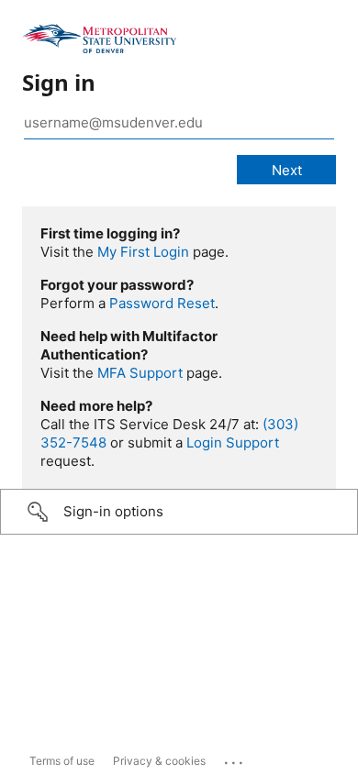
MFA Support (140, 372)
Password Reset (162, 303)
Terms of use (62, 761)
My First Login (143, 251)
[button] (179, 512)
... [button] (235, 758)
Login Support (232, 442)
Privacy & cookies (159, 761)
